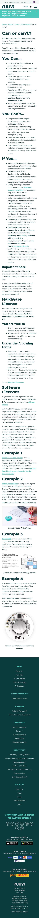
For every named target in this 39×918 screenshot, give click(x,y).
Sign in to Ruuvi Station (11, 2)
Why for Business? (19, 711)
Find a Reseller (19, 801)
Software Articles (19, 742)
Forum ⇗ (19, 731)
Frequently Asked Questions (19, 755)
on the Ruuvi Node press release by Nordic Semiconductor (18, 471)
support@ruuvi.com (18, 898)
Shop (25, 7)
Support (24, 2)
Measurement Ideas (19, 698)
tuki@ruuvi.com (18, 896)
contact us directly (21, 246)
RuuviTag (19, 675)
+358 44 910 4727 (17, 903)
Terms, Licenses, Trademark (19, 24)
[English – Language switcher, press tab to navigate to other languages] (34, 2)
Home (4, 24)
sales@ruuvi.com (17, 901)
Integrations (19, 738)
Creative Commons (16, 382)
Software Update (19, 766)
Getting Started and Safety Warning (19, 758)
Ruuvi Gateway (20, 682)
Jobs (19, 804)
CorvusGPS (6, 539)
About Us (19, 789)
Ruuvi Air (19, 671)
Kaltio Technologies (10, 484)
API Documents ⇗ (19, 727)
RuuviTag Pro (19, 679)
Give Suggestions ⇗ (19, 777)
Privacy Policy (19, 773)
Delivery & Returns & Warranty (19, 769)
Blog (19, 793)
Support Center (19, 762)
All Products (19, 686)
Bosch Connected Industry (12, 458)
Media (19, 797)
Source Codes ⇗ (19, 735)
